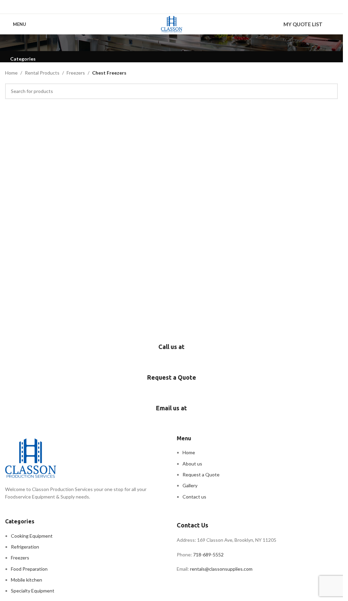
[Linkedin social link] (184, 7)
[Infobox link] (171, 354)
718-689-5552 (209, 554)
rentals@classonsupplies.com (221, 569)
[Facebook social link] (158, 7)
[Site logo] (172, 24)
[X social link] (167, 7)
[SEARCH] (330, 91)
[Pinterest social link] (176, 7)
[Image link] (30, 457)
